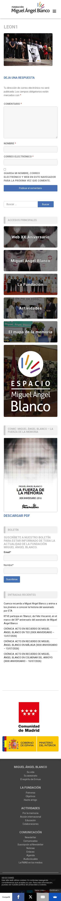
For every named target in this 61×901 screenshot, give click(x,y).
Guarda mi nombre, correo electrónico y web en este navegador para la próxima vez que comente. (30, 177)
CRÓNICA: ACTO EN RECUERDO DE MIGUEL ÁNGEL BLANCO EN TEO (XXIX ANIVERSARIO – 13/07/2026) (29, 632)
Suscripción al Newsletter (30, 844)
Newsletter (30, 837)
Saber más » (40, 890)
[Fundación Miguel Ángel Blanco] (30, 7)
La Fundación (30, 787)
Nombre (10, 143)
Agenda (31, 855)
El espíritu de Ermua (30, 779)
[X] (30, 897)
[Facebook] (18, 897)
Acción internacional (30, 816)
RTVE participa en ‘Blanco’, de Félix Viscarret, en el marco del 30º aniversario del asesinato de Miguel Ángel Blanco (30, 620)
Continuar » (54, 890)
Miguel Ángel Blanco (30, 767)
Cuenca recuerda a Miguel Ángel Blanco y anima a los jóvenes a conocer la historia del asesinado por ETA (30, 607)
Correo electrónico (19, 156)
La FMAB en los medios (30, 862)
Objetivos (30, 796)
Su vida (30, 772)
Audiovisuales (30, 859)
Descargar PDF (17, 516)
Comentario (13, 103)
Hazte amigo (30, 800)
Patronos (30, 792)
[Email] (43, 897)
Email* (7, 552)
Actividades (30, 808)
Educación (30, 820)
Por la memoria (30, 813)
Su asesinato (30, 775)
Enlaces (30, 851)
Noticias (31, 848)
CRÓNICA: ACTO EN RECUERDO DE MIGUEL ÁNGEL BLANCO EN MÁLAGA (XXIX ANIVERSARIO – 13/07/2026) (30, 645)
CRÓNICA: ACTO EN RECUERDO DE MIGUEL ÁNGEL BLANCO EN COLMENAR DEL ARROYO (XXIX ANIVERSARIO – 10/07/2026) (28, 657)
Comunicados (30, 841)
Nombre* (9, 565)
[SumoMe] (55, 897)
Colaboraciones (31, 824)
